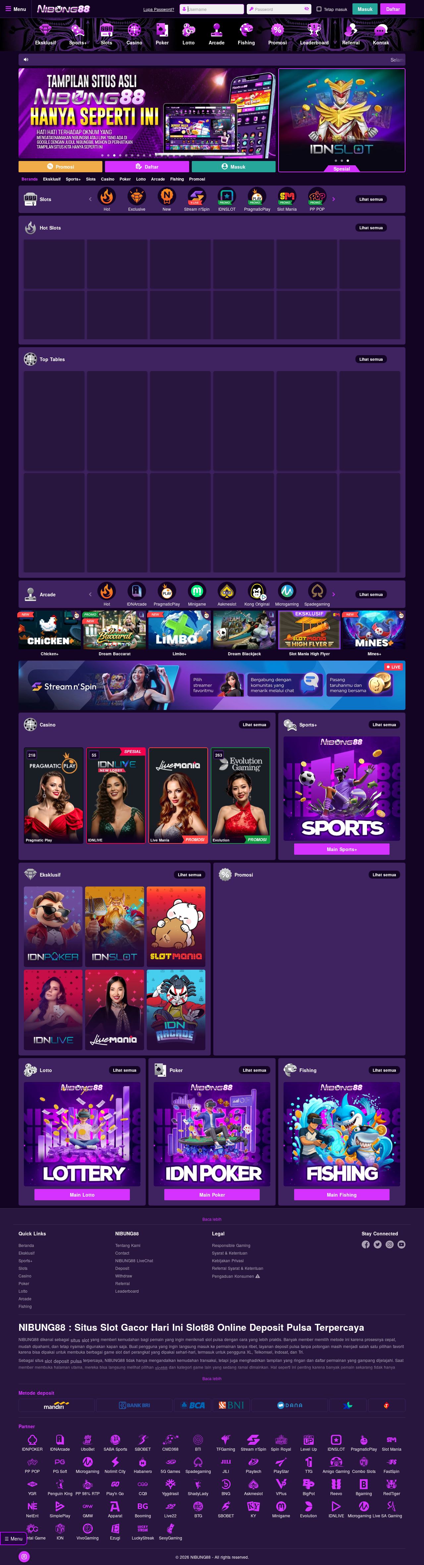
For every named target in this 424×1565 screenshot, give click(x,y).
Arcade (158, 179)
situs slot (80, 1340)
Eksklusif (52, 179)
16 (191, 156)
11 (162, 156)
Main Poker (212, 1194)
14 (180, 156)
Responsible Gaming (231, 1245)
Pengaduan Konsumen (233, 1276)
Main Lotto (82, 1194)
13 (174, 156)
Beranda (30, 179)
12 (168, 156)
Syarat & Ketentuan (229, 1253)
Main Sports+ (342, 849)
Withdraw (123, 1276)
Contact (122, 1253)
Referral (122, 1283)
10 (156, 156)
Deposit (122, 1268)
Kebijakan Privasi (228, 1261)
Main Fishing (342, 1194)
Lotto (141, 179)
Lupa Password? (158, 9)
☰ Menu (14, 1538)
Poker (125, 179)
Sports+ (73, 179)
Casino (107, 179)
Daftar (393, 9)
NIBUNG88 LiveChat (134, 1261)
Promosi (197, 179)
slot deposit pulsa (63, 1361)
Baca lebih (212, 1219)
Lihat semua (371, 199)
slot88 (161, 1368)
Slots (91, 179)
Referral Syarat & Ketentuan (237, 1268)
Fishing (177, 179)
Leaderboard (127, 1291)
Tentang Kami (127, 1245)
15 (185, 156)
